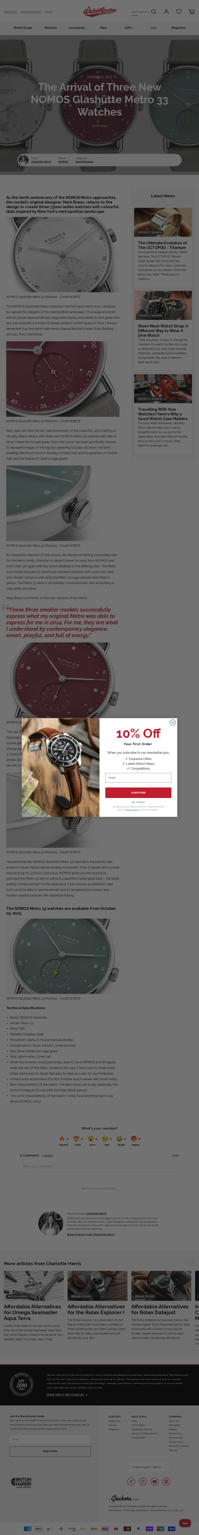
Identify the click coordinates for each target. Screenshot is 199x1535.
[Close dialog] (173, 723)
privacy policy (132, 810)
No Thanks (138, 802)
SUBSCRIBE (138, 792)
